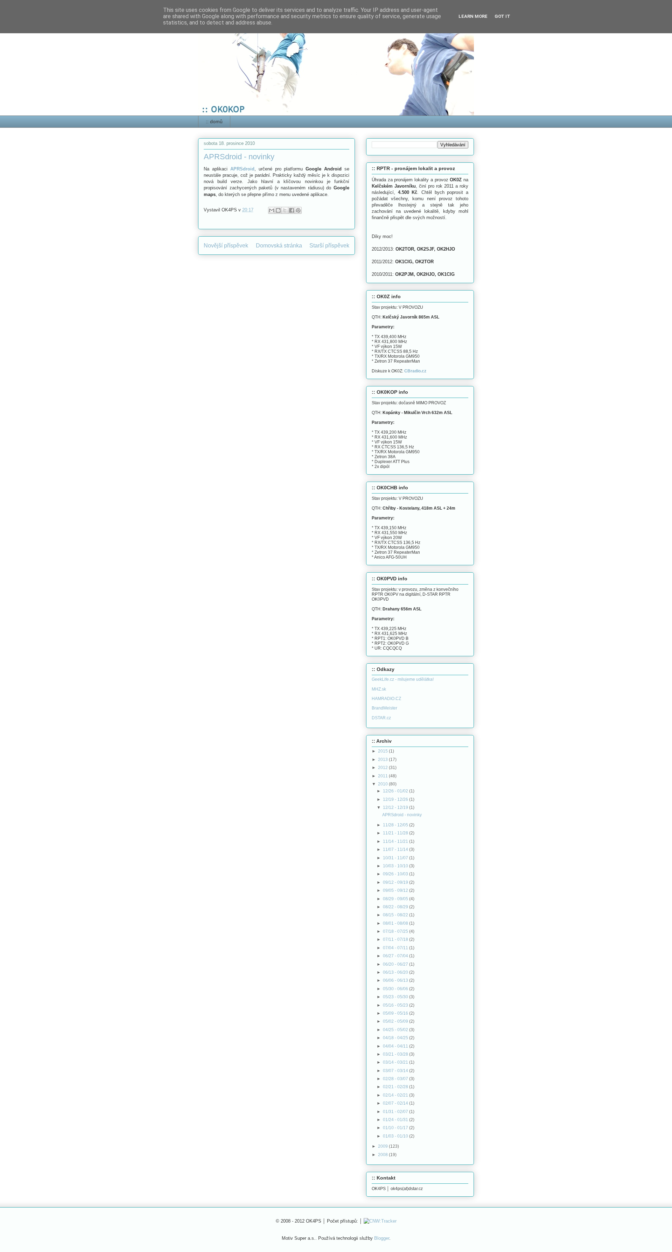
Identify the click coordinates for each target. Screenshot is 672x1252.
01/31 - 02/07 (396, 1111)
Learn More (473, 16)
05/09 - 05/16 (396, 1013)
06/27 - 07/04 (396, 955)
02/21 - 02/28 (396, 1086)
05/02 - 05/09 (396, 1021)
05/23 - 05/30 (396, 996)
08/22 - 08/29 (396, 906)
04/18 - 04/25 (396, 1037)
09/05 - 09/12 (396, 890)
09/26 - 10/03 (396, 874)
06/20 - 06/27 (396, 964)
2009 (383, 1146)
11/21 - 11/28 (396, 833)
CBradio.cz (415, 371)
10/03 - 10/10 (396, 865)
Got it (502, 16)
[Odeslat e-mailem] (271, 210)
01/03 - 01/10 (396, 1136)
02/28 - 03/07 (396, 1078)
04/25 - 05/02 (396, 1029)
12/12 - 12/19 (396, 807)
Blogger (381, 1238)
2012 (383, 767)
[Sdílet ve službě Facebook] (291, 210)
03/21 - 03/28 (396, 1054)
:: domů (214, 121)
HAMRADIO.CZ (386, 698)
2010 (383, 784)
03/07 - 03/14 (396, 1070)
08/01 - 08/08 (396, 923)
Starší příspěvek (329, 246)
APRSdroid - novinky (402, 814)
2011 (383, 776)
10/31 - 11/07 (396, 857)
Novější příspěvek (226, 246)
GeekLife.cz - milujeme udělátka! (403, 679)
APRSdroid (242, 169)
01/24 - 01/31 (396, 1119)
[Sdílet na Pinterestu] (298, 210)
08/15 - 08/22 (396, 914)
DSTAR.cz (381, 717)
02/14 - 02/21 (396, 1095)
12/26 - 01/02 (396, 791)
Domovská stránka (279, 246)
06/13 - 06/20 (396, 972)
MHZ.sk (379, 689)
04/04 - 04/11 (396, 1046)
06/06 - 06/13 (396, 980)
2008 (383, 1154)
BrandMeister (384, 708)
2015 (383, 751)
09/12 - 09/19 (396, 882)
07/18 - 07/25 (396, 931)
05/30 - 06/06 (396, 988)
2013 (383, 759)
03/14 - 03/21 (396, 1062)
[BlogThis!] (278, 210)
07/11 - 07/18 (396, 939)
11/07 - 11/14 (396, 849)
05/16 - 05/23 (396, 1005)
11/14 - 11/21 (396, 841)
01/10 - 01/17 (396, 1127)
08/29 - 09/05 (396, 898)
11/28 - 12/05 (396, 825)
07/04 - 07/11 (396, 947)
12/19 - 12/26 (396, 799)
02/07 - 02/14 (396, 1103)
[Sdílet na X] (284, 210)
